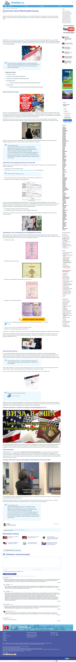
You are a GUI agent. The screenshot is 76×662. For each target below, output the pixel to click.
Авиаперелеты (65, 273)
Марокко (64, 182)
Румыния (64, 196)
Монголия (64, 187)
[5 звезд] (57, 523)
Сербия (63, 199)
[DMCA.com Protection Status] (69, 659)
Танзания (64, 207)
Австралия (64, 128)
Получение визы (66, 232)
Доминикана (64, 151)
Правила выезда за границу (67, 288)
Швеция (63, 223)
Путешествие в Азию (66, 289)
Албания (64, 131)
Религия (64, 318)
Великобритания (65, 140)
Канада (63, 166)
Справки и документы (66, 266)
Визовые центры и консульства (66, 240)
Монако (63, 185)
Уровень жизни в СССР (67, 321)
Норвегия (64, 190)
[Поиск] (72, 2)
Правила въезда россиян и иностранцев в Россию (67, 262)
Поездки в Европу (66, 282)
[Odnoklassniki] (18, 530)
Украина (63, 213)
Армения (64, 134)
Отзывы (59, 6)
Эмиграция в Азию (66, 325)
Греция (63, 147)
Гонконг (63, 146)
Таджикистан (64, 205)
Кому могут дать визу (11, 74)
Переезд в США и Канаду (67, 313)
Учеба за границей (66, 322)
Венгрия (63, 142)
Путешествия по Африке (67, 291)
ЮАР (63, 227)
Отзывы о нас (5, 638)
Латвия (63, 174)
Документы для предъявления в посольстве (16, 76)
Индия (63, 154)
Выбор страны (65, 303)
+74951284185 (27, 646)
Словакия (64, 202)
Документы (65, 243)
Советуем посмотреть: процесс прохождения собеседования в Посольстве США (26, 86)
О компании (41, 6)
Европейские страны (66, 244)
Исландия (64, 160)
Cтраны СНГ (65, 234)
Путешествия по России (67, 292)
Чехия (63, 220)
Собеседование (10, 84)
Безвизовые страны (66, 238)
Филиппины (64, 214)
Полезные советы (66, 287)
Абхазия (63, 127)
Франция (64, 217)
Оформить (10, 6)
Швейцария (64, 222)
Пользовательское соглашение (32, 634)
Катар (63, 167)
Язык (64, 296)
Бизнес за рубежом (66, 302)
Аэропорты (65, 274)
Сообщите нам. (18, 550)
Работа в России (66, 265)
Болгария (64, 138)
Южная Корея (65, 228)
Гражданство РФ (66, 253)
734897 (40, 648)
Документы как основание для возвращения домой (17, 78)
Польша (63, 192)
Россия (63, 195)
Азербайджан (65, 130)
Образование (65, 309)
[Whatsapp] (25, 530)
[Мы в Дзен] (57, 634)
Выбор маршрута (66, 276)
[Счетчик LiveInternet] (3, 658)
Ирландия (64, 159)
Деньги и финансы (66, 277)
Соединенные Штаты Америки (17, 40)
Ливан (63, 175)
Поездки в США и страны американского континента (67, 284)
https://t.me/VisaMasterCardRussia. (29, 148)
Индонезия (64, 155)
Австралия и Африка (66, 300)
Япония (63, 229)
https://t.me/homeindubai (12, 153)
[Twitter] (16, 530)
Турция (63, 211)
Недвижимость (65, 308)
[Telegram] (22, 530)
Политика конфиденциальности (32, 635)
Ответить (59, 582)
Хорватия (64, 218)
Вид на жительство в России (67, 252)
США (63, 204)
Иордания (64, 157)
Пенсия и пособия (66, 258)
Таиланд (64, 206)
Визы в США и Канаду (66, 241)
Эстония (63, 226)
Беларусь (64, 136)
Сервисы (26, 6)
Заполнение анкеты (11, 80)
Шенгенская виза (66, 247)
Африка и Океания (66, 237)
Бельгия (63, 137)
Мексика (64, 183)
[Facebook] (27, 530)
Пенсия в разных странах (67, 310)
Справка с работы (8, 322)
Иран (63, 158)
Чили (63, 221)
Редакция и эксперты (6, 635)
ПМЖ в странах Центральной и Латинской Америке (67, 315)
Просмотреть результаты (67, 122)
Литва (63, 176)
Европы (51, 40)
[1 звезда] (54, 523)
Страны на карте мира (66, 293)
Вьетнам (64, 144)
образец (8, 323)
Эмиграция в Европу (66, 326)
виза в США (27, 16)
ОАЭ (63, 191)
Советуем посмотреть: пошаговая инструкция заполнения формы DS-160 (25, 82)
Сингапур (64, 200)
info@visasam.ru (29, 650)
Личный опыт (65, 304)
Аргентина (64, 132)
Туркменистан (65, 210)
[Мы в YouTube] (54, 634)
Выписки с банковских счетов (11, 327)
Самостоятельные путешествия (66, 271)
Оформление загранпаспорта (68, 281)
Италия (63, 162)
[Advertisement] (32, 30)
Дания (63, 150)
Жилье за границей (66, 278)
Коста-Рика (64, 172)
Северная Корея (65, 198)
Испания (64, 161)
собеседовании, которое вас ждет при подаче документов (21, 119)
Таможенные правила (66, 267)
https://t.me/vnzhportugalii (24, 153)
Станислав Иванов (11, 525)
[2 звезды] (55, 523)
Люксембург (64, 177)
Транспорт (64, 320)
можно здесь (21, 173)
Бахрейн (63, 135)
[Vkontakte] (14, 530)
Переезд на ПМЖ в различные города (66, 260)
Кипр (63, 168)
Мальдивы (64, 180)
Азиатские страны (66, 235)
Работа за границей (66, 317)
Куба (63, 173)
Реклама (4, 639)
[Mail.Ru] (20, 530)
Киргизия (64, 169)
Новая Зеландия (65, 189)
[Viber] (23, 530)
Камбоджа (64, 165)
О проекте (4, 634)
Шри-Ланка (64, 225)
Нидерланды (64, 188)
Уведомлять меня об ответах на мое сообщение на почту (13, 571)
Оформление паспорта (67, 257)
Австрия (63, 129)
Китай (63, 170)
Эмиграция (65, 299)
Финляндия (64, 215)
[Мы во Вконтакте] (51, 634)
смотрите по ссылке (15, 395)
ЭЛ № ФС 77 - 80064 (15, 649)
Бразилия (64, 139)
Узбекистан (64, 212)
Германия (64, 145)
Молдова (64, 184)
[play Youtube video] (32, 426)
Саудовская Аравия (66, 197)
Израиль (64, 153)
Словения (64, 203)
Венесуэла (64, 143)
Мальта (63, 181)
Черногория (64, 219)
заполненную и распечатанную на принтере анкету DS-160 (22, 170)
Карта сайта (5, 640)
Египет (63, 152)
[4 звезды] (56, 523)
